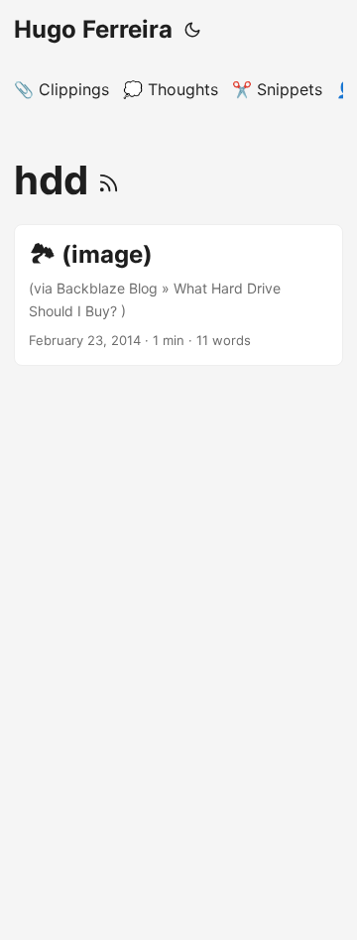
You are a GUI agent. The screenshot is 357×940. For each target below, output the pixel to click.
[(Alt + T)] (192, 29)
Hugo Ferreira (93, 29)
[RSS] (108, 180)
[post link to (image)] (178, 295)
